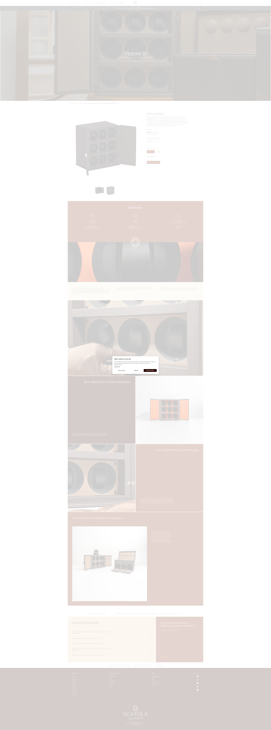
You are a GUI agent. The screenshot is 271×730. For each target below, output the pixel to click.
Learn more (117, 366)
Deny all (136, 370)
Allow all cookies (150, 370)
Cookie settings (121, 370)
